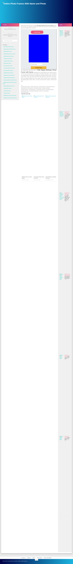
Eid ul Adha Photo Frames (8, 70)
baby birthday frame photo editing (25, 86)
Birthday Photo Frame (8, 51)
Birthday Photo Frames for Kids (9, 53)
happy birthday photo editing (49, 89)
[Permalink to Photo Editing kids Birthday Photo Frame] (62, 314)
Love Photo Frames (7, 90)
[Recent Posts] (62, 28)
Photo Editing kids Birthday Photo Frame (67, 277)
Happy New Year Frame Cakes (9, 75)
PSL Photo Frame (7, 93)
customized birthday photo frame (40, 89)
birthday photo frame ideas (24, 89)
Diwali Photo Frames (7, 63)
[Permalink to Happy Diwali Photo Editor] (62, 476)
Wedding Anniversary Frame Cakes (10, 95)
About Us (29, 557)
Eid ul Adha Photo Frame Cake (9, 68)
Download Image (38, 67)
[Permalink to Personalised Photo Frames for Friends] (39, 135)
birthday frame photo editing (34, 86)
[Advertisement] (36, 15)
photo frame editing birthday (24, 92)
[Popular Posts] (67, 28)
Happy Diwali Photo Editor (67, 438)
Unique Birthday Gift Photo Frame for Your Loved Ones (67, 33)
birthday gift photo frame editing (50, 86)
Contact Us (23, 557)
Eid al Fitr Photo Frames (8, 65)
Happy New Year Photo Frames (9, 77)
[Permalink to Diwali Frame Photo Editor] (62, 395)
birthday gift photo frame (42, 86)
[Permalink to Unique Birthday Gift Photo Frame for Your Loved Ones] (62, 70)
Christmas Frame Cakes (8, 58)
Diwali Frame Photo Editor (67, 357)
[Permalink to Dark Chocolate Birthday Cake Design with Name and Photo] (62, 232)
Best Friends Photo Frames (9, 46)
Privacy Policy (39, 557)
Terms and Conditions (47, 557)
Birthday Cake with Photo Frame (9, 49)
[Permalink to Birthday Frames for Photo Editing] (27, 135)
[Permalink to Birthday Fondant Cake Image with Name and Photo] (62, 151)
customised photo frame (32, 89)
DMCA (34, 557)
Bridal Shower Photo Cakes (9, 56)
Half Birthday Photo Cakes (8, 72)
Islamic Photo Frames (7, 88)
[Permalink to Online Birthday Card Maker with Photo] (51, 135)
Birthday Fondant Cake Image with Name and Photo (67, 116)
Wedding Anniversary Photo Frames (10, 97)
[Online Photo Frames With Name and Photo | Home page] (24, 3)
